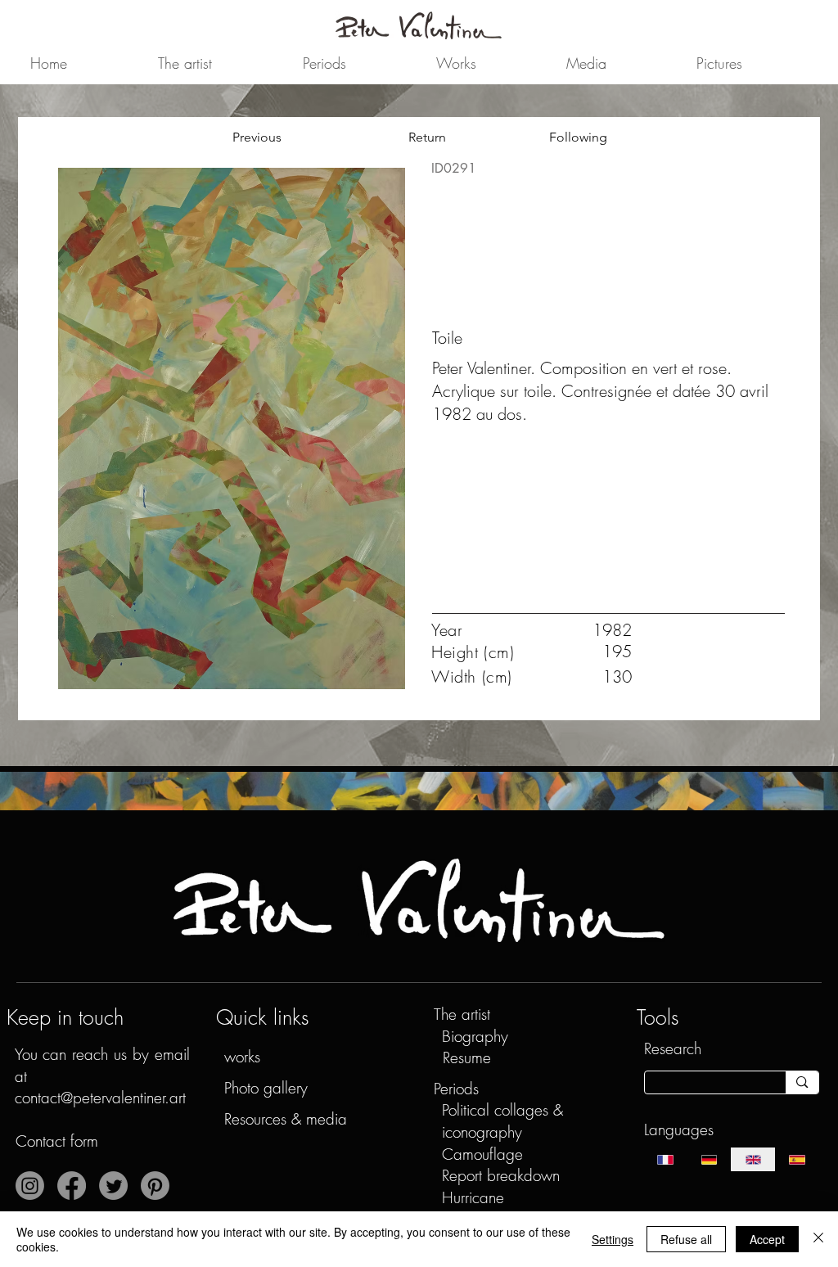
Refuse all (686, 1239)
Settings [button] (612, 1239)
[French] (665, 1159)
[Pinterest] (155, 1185)
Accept (767, 1239)
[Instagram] (30, 1185)
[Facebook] (71, 1185)
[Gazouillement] (113, 1185)
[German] (709, 1159)
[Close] (818, 1239)
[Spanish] (797, 1159)
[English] (753, 1159)
